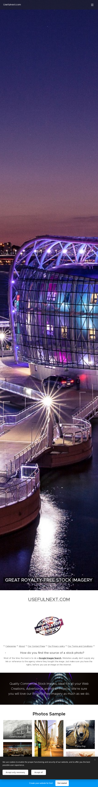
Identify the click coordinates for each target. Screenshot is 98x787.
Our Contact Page (36, 646)
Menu (92, 4)
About (22, 646)
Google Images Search (50, 658)
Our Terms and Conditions (80, 646)
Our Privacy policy (56, 646)
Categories (10, 646)
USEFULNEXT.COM (49, 599)
